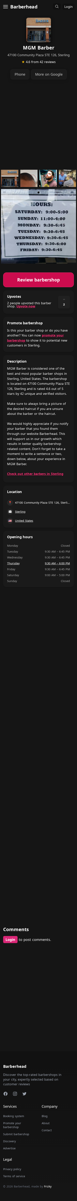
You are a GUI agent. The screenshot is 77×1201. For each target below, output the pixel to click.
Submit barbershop (16, 1134)
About (46, 1123)
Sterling (20, 511)
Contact (47, 1130)
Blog (45, 1116)
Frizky (48, 1186)
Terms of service (14, 1176)
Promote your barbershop (12, 1125)
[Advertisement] (38, 124)
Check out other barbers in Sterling (35, 474)
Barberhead (23, 6)
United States (24, 521)
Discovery (9, 1141)
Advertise (9, 1148)
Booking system (13, 1116)
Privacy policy (12, 1169)
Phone (20, 74)
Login (68, 7)
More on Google (49, 74)
